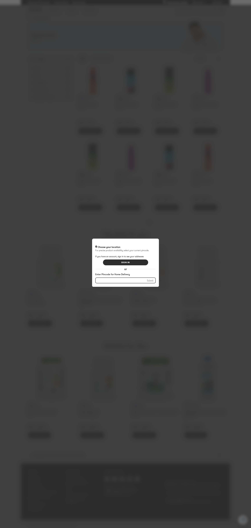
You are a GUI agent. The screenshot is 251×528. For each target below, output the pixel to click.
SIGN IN (125, 262)
